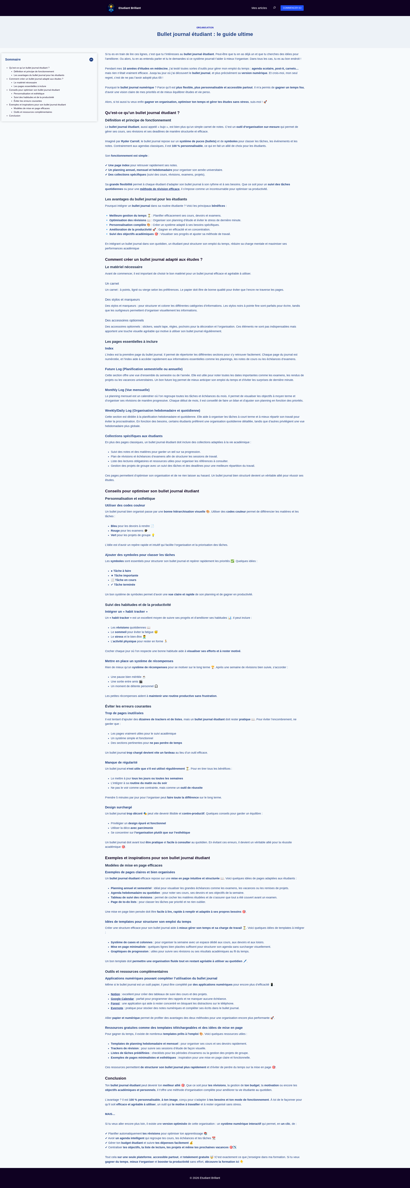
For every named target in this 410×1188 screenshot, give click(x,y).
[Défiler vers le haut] (386, 1169)
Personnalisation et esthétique (29, 93)
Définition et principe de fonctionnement (34, 71)
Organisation (205, 28)
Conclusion (14, 115)
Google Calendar (122, 998)
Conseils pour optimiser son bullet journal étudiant (34, 90)
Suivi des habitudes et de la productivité (34, 97)
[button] (292, 8)
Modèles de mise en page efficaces (32, 108)
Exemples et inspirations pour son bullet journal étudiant (37, 104)
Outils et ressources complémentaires (33, 112)
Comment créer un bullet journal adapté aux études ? (36, 79)
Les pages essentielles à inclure (30, 86)
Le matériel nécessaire (25, 82)
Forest (115, 1003)
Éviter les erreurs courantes (28, 101)
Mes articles (259, 8)
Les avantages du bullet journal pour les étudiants (39, 75)
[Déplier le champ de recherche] (274, 8)
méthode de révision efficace (160, 189)
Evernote (117, 1008)
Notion (115, 994)
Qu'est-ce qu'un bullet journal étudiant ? (29, 67)
